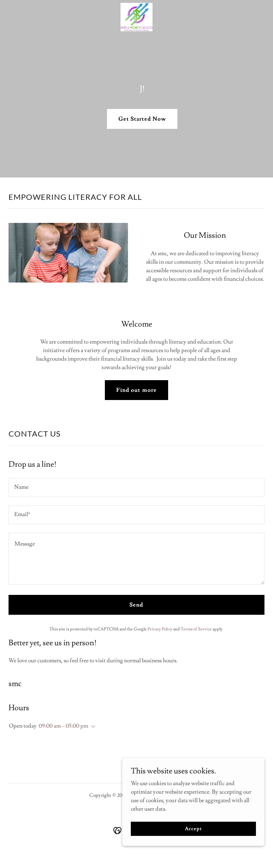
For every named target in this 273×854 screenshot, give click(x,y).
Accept (193, 828)
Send (136, 604)
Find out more (136, 390)
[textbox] (136, 487)
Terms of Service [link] (196, 629)
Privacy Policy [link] (160, 629)
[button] (92, 726)
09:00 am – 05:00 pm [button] (63, 725)
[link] (136, 17)
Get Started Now (142, 118)
